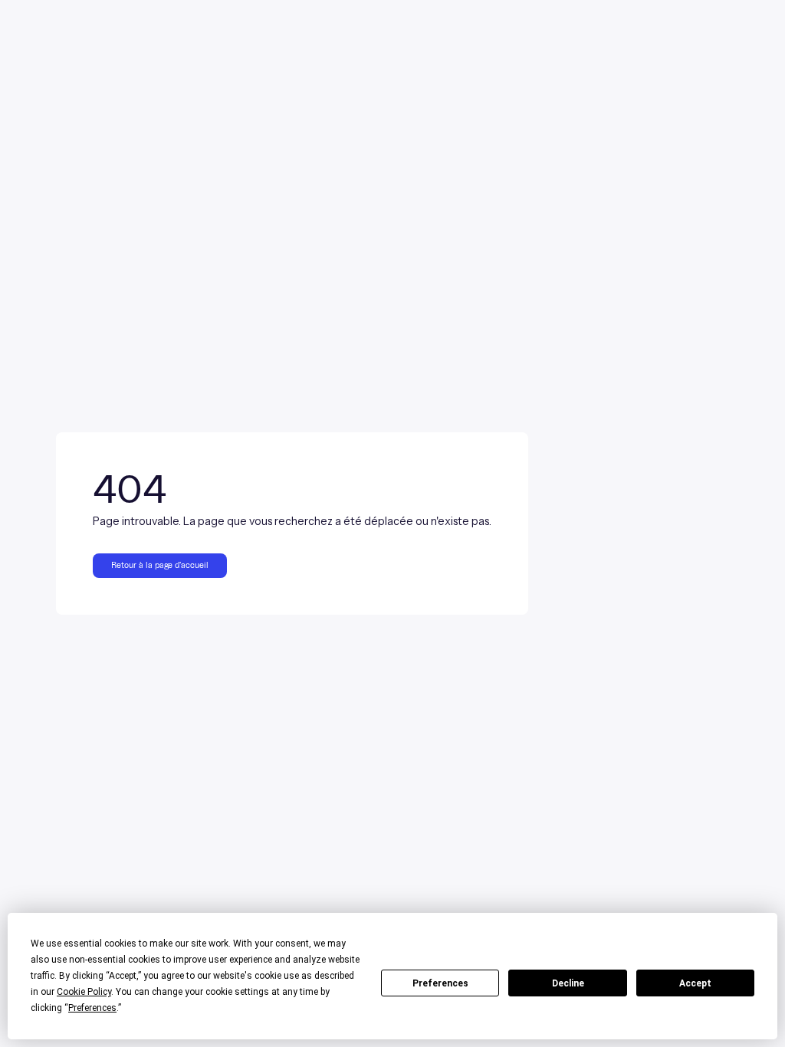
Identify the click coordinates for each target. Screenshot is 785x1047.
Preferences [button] (92, 1008)
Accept (695, 983)
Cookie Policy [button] (84, 991)
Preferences (440, 983)
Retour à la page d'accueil (160, 565)
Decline (568, 983)
